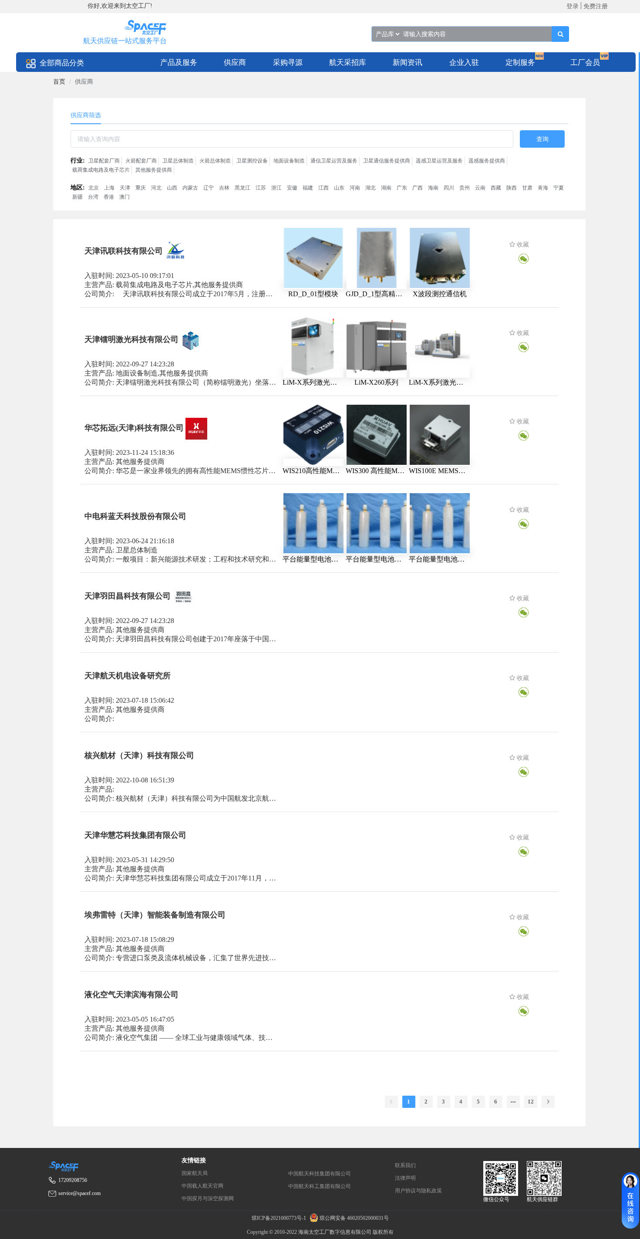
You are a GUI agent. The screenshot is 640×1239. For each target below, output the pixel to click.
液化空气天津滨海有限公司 (131, 994)
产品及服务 (178, 62)
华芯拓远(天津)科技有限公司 (134, 427)
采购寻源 (288, 62)
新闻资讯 (407, 62)
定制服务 (520, 62)
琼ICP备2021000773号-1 (279, 1218)
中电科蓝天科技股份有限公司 (135, 516)
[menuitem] (178, 62)
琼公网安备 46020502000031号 (353, 1218)
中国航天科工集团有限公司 (319, 1186)
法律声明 (405, 1178)
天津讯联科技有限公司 (123, 251)
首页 (59, 81)
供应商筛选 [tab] (86, 115)
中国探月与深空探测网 (208, 1198)
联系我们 (405, 1165)
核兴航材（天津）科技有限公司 (139, 755)
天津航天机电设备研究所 (127, 675)
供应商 (235, 62)
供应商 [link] (84, 81)
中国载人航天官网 (202, 1186)
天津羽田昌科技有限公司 (127, 596)
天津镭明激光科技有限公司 (131, 339)
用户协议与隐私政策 (418, 1191)
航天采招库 (347, 62)
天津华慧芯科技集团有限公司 (135, 835)
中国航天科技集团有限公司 (319, 1174)
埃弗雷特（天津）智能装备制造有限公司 (155, 915)
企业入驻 (464, 62)
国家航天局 (195, 1173)
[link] (59, 81)
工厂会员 (585, 62)
